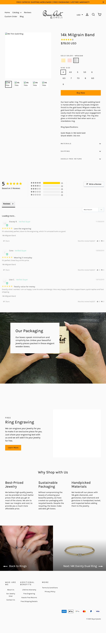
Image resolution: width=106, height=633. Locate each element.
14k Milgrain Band (9, 235)
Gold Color (72, 56)
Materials (66, 143)
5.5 (85, 72)
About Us (10, 590)
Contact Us (10, 600)
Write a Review (95, 184)
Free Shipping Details (29, 601)
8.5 (92, 78)
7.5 (78, 78)
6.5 (64, 78)
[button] (98, 241)
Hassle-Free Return (71, 159)
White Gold (76, 60)
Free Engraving (29, 594)
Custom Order (11, 16)
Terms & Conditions (50, 588)
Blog (22, 16)
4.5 (70, 72)
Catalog (16, 12)
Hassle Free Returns (29, 597)
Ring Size (65, 68)
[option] (28, 55)
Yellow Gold (63, 60)
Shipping (65, 151)
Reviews (27, 12)
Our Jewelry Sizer (10, 595)
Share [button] (7, 241)
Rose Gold (69, 60)
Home (7, 12)
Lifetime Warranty (29, 590)
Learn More (13, 447)
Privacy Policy (50, 591)
